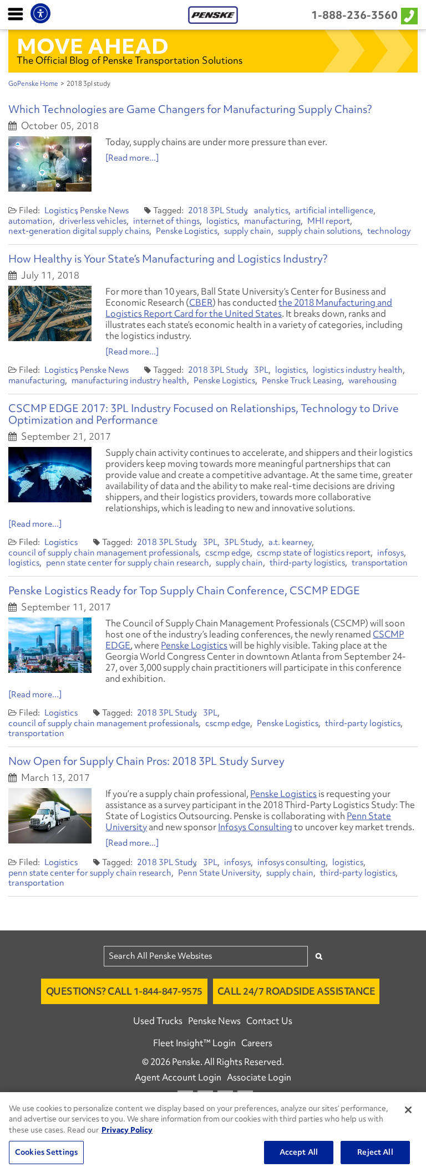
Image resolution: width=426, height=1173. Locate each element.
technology (389, 231)
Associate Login (259, 1077)
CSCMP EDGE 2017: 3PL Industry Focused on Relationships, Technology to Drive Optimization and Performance (203, 414)
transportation (380, 563)
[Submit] (319, 956)
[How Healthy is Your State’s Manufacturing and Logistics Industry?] (50, 313)
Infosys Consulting (255, 827)
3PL (261, 370)
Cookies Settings (46, 1152)
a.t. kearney (290, 542)
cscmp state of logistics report (314, 553)
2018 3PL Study (218, 210)
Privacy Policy (127, 1130)
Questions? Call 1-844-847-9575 (124, 991)
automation (30, 221)
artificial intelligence (334, 210)
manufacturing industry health (129, 380)
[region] (213, 1132)
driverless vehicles (92, 221)
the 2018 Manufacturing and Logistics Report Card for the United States (248, 308)
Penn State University (219, 873)
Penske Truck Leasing (302, 380)
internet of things (166, 221)
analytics (271, 210)
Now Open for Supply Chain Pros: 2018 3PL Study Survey (146, 761)
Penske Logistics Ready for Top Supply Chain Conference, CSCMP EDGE (184, 590)
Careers (256, 1043)
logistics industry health (358, 370)
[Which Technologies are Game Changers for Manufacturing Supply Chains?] (50, 164)
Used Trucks (157, 1021)
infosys (390, 553)
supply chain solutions (319, 231)
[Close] (408, 1110)
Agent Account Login (178, 1077)
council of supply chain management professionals (103, 553)
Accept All (299, 1152)
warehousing (372, 380)
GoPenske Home (33, 83)
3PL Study (243, 542)
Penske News (104, 210)
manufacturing (272, 221)
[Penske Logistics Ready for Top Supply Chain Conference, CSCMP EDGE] (50, 645)
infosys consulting (291, 862)
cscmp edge (227, 553)
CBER (200, 302)
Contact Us (269, 1021)
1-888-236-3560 (354, 15)
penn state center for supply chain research (127, 563)
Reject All (375, 1152)
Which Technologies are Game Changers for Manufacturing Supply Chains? (190, 109)
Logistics (61, 210)
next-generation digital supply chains (78, 231)
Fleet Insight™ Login (194, 1043)
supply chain (247, 231)
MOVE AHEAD (93, 46)
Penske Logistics (186, 231)
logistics (221, 221)
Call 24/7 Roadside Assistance (296, 991)
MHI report (328, 221)
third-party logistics (307, 563)
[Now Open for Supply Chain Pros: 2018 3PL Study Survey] (50, 815)
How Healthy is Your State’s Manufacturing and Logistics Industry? (167, 258)
